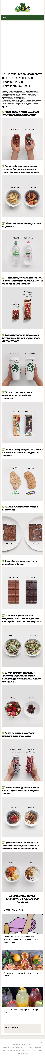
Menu (5, 18)
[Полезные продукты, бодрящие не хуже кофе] (22, 960)
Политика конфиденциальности (14, 1047)
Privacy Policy (37, 1050)
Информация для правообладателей (16, 1050)
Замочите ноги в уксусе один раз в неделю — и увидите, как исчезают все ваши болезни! (22, 939)
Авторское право (35, 1047)
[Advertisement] (22, 48)
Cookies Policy (23, 1053)
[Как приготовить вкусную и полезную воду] (22, 997)
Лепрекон (16, 1044)
